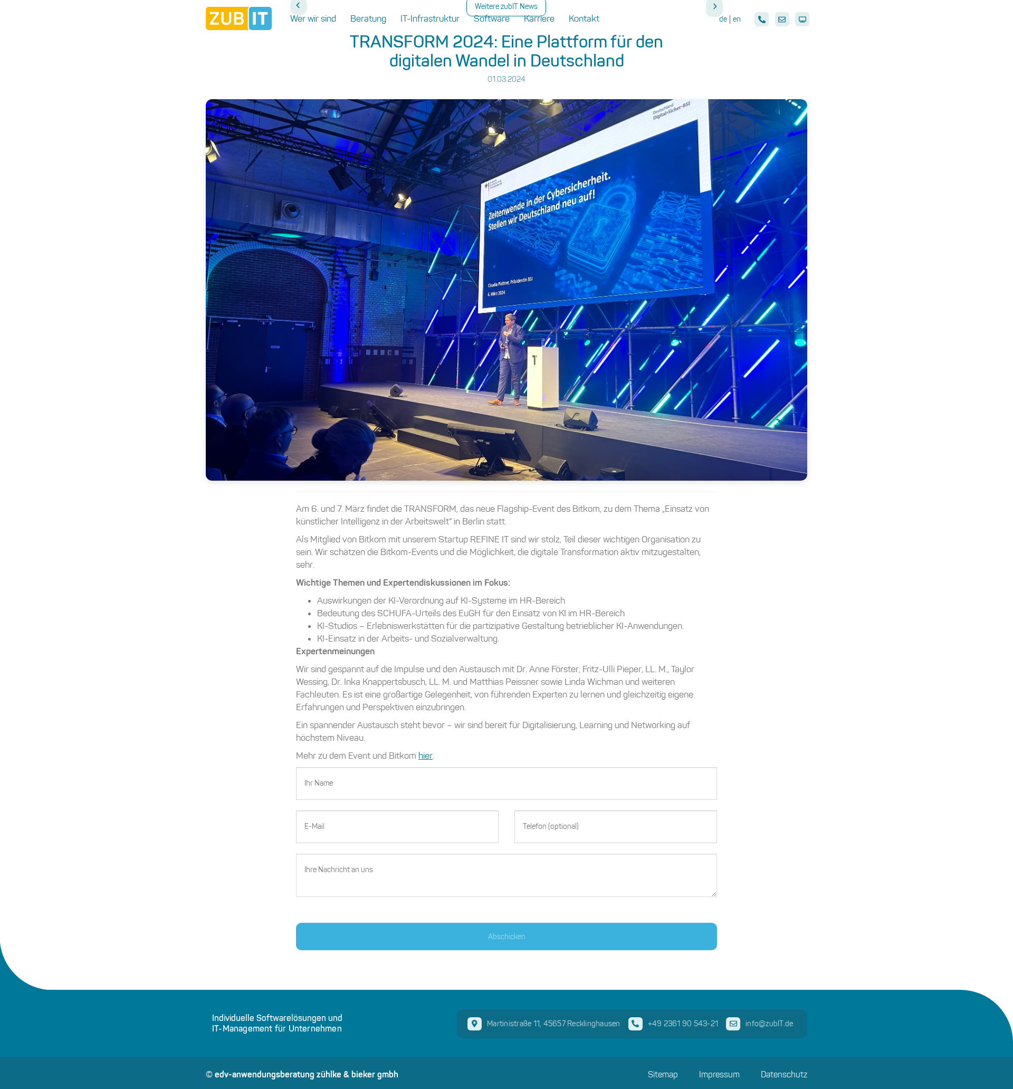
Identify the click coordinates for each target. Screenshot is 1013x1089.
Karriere (539, 18)
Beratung (368, 18)
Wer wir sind (313, 18)
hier (425, 755)
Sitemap (663, 1074)
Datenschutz (784, 1074)
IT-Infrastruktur (430, 18)
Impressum (719, 1074)
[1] (506, 936)
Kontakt (584, 18)
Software (492, 18)
